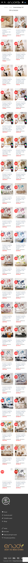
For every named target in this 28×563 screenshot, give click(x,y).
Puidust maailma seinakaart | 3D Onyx (7, 270)
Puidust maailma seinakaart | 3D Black (7, 389)
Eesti (25, 2)
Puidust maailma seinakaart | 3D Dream (20, 223)
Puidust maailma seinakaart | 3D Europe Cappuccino (7, 56)
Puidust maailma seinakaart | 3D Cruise (7, 365)
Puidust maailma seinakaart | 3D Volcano (7, 294)
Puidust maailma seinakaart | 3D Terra (20, 436)
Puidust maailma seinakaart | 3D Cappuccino (20, 342)
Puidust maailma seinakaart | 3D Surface (20, 270)
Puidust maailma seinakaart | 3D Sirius (7, 318)
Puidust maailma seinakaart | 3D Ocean (20, 247)
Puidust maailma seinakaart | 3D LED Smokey (7, 176)
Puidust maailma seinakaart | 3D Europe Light (7, 81)
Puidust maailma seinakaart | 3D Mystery (20, 389)
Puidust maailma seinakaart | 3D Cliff (7, 223)
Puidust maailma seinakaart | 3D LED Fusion (20, 128)
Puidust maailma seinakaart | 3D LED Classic (20, 104)
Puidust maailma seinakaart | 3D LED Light (7, 152)
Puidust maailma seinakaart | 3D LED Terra (20, 176)
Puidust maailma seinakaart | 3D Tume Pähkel (20, 413)
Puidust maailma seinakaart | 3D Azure (7, 413)
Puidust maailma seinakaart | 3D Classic (20, 32)
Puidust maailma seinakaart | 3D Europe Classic (20, 56)
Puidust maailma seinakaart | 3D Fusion (7, 460)
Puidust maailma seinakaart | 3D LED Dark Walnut (7, 128)
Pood (10, 7)
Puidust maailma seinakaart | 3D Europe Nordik (20, 81)
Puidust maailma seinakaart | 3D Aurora (20, 199)
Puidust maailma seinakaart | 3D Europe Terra (7, 104)
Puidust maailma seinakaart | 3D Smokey (7, 484)
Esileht (6, 7)
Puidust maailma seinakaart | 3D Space (20, 294)
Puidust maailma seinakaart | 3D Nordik (20, 484)
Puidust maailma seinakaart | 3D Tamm (7, 342)
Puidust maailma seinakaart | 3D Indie (7, 436)
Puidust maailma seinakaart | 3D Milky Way (7, 247)
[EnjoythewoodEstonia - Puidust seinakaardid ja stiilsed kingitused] (14, 2)
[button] (2, 2)
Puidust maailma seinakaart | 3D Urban (20, 318)
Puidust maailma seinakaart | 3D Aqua (20, 365)
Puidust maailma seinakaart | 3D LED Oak (20, 152)
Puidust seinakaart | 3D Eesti (6, 32)
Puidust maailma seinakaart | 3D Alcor (7, 199)
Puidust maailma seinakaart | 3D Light (20, 460)
